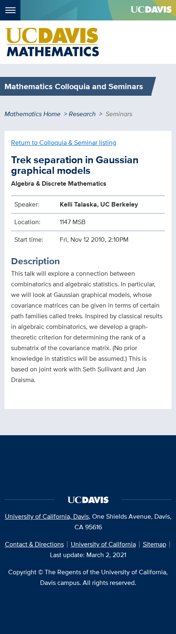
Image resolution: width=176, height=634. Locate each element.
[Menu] (10, 10)
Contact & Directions (34, 544)
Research (82, 114)
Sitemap (154, 544)
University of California (103, 544)
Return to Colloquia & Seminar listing (63, 142)
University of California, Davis (47, 516)
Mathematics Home (33, 114)
